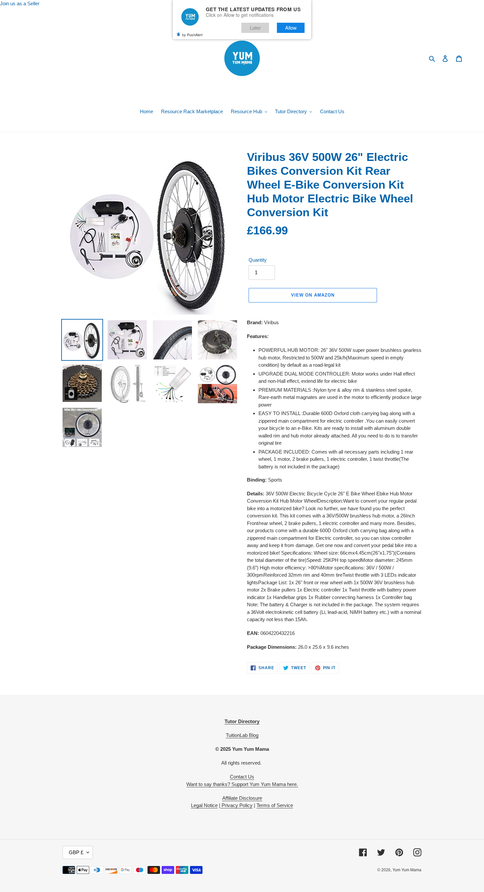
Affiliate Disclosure (242, 798)
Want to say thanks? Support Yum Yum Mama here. (242, 784)
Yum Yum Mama (406, 870)
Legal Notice (204, 805)
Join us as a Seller (20, 3)
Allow (291, 27)
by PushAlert (192, 34)
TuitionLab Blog (242, 735)
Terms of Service (274, 805)
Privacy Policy (236, 805)
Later (255, 27)
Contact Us (242, 776)
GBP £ (76, 852)
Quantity (258, 260)
